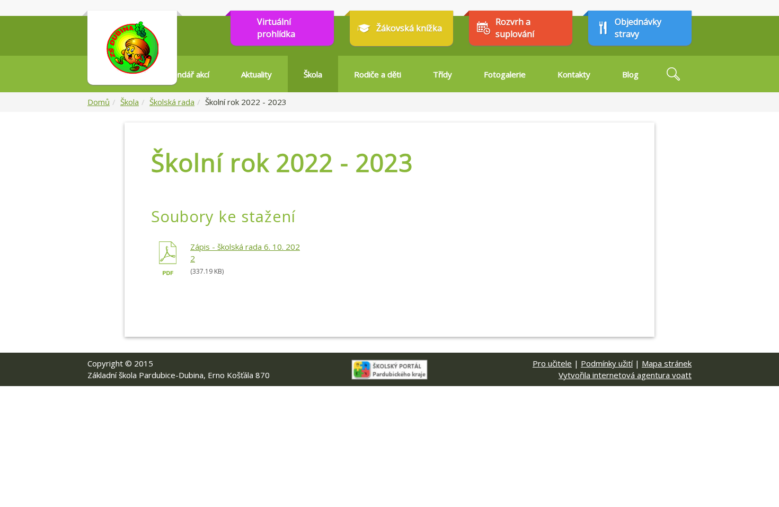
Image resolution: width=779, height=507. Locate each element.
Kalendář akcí (185, 74)
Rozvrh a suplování (514, 28)
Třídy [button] (442, 74)
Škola (129, 102)
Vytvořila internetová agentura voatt (625, 375)
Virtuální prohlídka (276, 28)
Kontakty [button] (573, 74)
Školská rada (171, 102)
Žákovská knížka (409, 28)
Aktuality (256, 74)
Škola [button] (313, 74)
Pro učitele (552, 363)
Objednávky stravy (638, 28)
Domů (98, 102)
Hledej (673, 74)
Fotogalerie (505, 74)
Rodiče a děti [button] (377, 74)
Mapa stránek (667, 363)
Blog (630, 74)
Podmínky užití (607, 363)
